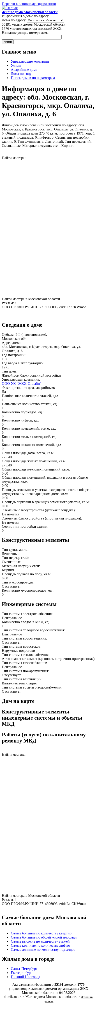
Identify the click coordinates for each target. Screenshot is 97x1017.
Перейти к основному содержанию (29, 4)
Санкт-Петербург (24, 968)
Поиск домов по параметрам (33, 78)
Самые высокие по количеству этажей (40, 941)
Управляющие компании (30, 61)
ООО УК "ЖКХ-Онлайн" (22, 383)
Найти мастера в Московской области (31, 299)
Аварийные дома (24, 69)
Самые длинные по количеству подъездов (43, 949)
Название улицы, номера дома (25, 32)
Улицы (16, 65)
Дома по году (21, 74)
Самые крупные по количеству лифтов (41, 945)
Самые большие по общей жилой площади (44, 937)
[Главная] (10, 8)
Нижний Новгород (25, 977)
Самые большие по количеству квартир (41, 933)
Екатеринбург (21, 973)
